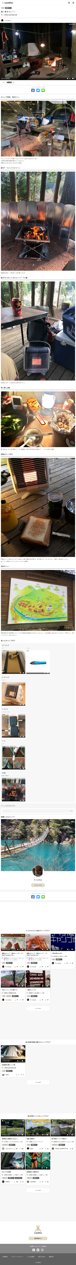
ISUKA (28, 650)
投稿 (71, 811)
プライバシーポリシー (17, 1256)
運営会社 (51, 1256)
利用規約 (5, 1256)
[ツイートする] (38, 90)
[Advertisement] (38, 915)
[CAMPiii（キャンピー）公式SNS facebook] (34, 1250)
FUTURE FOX (4, 650)
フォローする (38, 885)
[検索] (69, 3)
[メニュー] (73, 3)
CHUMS (3, 714)
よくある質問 (30, 1256)
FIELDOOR (4, 778)
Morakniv (3, 746)
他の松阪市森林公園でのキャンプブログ (38, 1042)
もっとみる (38, 1008)
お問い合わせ (41, 1256)
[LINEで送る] (43, 90)
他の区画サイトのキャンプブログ (38, 1116)
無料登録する (38, 1238)
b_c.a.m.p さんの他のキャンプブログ (38, 930)
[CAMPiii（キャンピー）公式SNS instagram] (42, 1250)
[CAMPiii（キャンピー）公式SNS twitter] (38, 1250)
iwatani (3, 682)
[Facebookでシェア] (33, 90)
